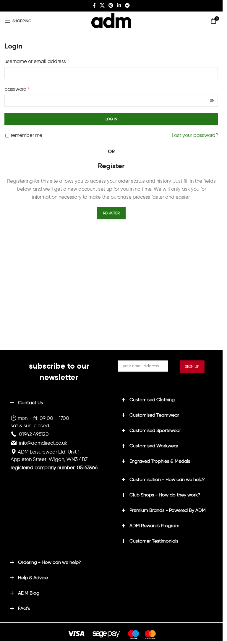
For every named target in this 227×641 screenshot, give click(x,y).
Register (111, 213)
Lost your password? (195, 135)
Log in (111, 119)
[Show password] (212, 101)
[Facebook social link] (94, 5)
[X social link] (102, 5)
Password (17, 89)
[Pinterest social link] (110, 5)
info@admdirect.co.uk (43, 443)
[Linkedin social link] (119, 5)
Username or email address (36, 61)
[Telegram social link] (127, 5)
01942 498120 (34, 434)
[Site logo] (111, 19)
